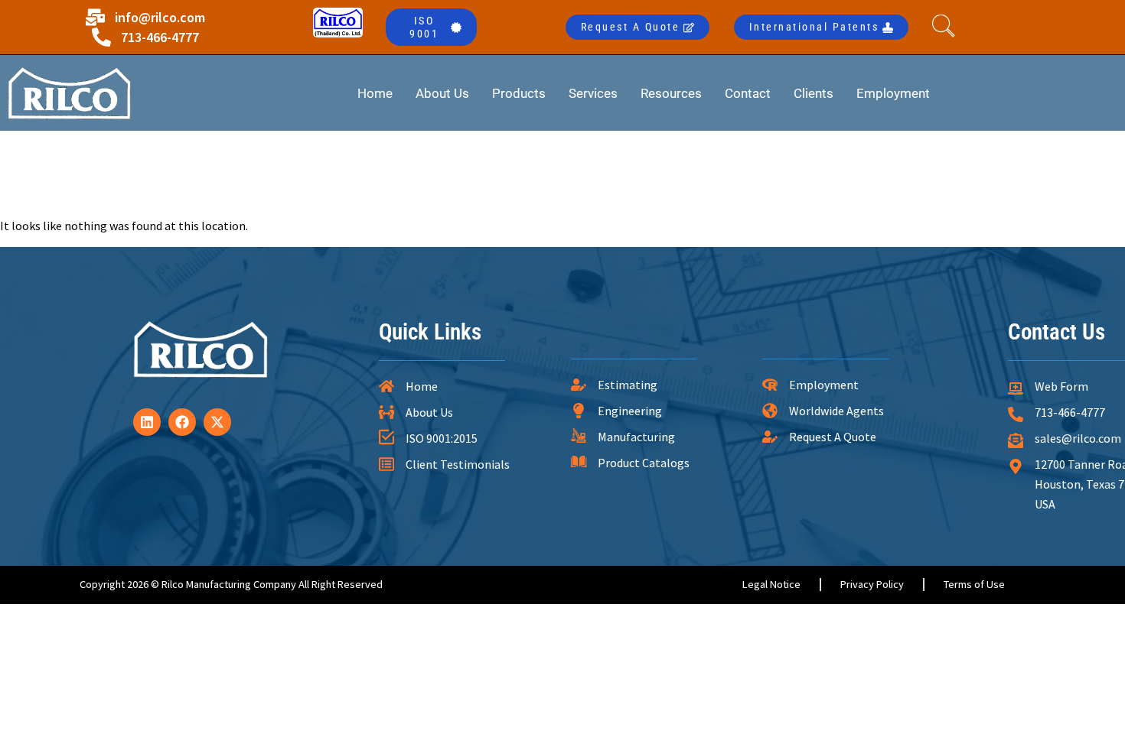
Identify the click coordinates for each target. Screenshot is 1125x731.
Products (519, 93)
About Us (442, 93)
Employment (893, 93)
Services (593, 93)
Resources (671, 93)
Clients (813, 93)
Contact (748, 93)
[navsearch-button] (947, 27)
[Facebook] (182, 422)
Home (375, 93)
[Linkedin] (147, 422)
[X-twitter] (217, 422)
